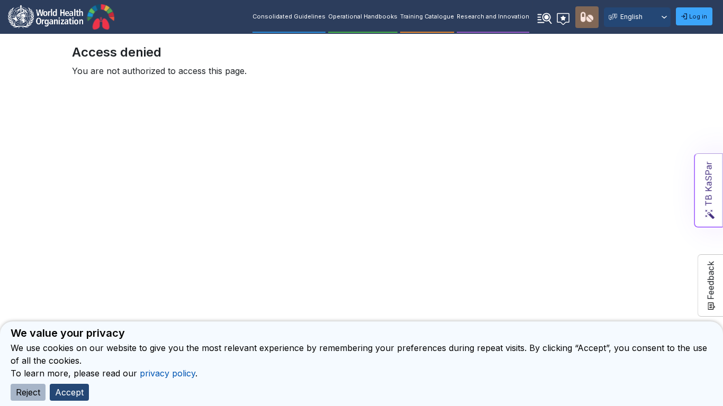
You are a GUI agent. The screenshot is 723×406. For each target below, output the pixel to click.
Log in (698, 16)
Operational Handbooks (362, 16)
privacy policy (167, 373)
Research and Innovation (493, 16)
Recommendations (565, 17)
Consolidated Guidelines (289, 16)
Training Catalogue (427, 16)
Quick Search (545, 17)
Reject (28, 392)
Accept (69, 392)
